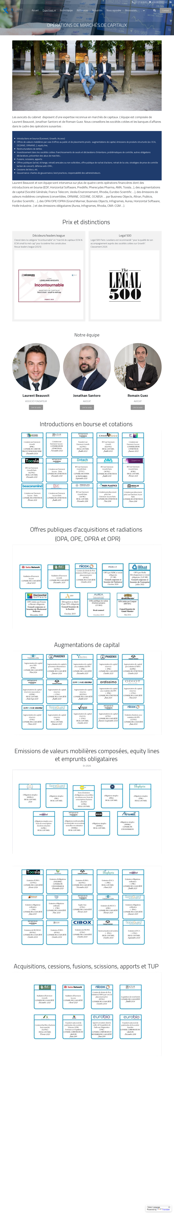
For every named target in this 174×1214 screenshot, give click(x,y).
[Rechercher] (154, 10)
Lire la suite (36, 407)
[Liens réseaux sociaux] (170, 2)
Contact (165, 10)
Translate (166, 1210)
